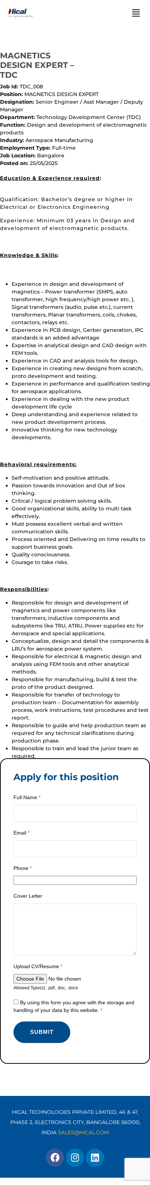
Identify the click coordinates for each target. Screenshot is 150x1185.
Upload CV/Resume (37, 966)
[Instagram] (75, 1157)
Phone (22, 868)
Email (21, 833)
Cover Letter (27, 896)
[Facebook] (55, 1157)
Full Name (26, 797)
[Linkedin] (95, 1157)
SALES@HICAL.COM (83, 1132)
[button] (120, 12)
